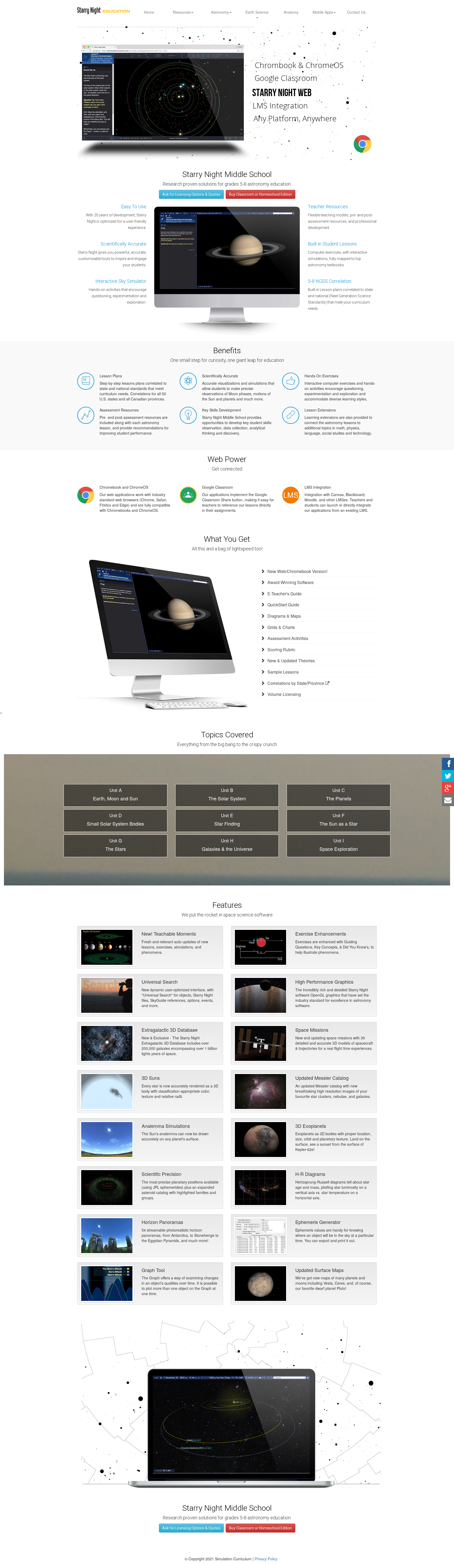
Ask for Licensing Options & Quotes (191, 194)
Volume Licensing (284, 694)
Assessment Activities (287, 638)
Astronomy (220, 12)
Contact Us (356, 12)
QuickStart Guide (283, 605)
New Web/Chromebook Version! (297, 571)
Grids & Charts (281, 627)
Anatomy (291, 12)
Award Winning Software (290, 582)
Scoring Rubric (281, 650)
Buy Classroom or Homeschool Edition (260, 194)
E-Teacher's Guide (284, 594)
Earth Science (257, 12)
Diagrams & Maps (284, 616)
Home (149, 12)
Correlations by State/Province (296, 683)
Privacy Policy (266, 1558)
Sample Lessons (283, 672)
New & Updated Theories (291, 661)
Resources (182, 12)
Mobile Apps (323, 12)
